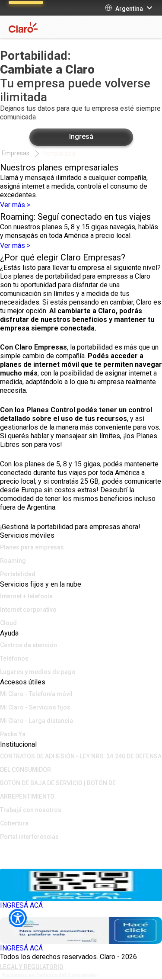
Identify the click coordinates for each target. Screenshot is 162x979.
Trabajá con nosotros (30, 809)
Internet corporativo (28, 609)
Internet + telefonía (26, 596)
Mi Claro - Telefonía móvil (36, 693)
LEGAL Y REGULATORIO (32, 966)
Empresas (15, 153)
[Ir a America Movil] (81, 862)
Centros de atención (28, 645)
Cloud (8, 622)
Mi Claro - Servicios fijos (35, 707)
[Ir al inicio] (81, 849)
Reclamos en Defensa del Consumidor (50, 976)
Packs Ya (12, 734)
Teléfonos (14, 658)
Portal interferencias (29, 836)
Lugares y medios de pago (38, 671)
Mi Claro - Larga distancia (36, 720)
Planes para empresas (32, 547)
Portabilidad (58, 153)
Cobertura (14, 823)
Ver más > (15, 205)
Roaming (13, 560)
